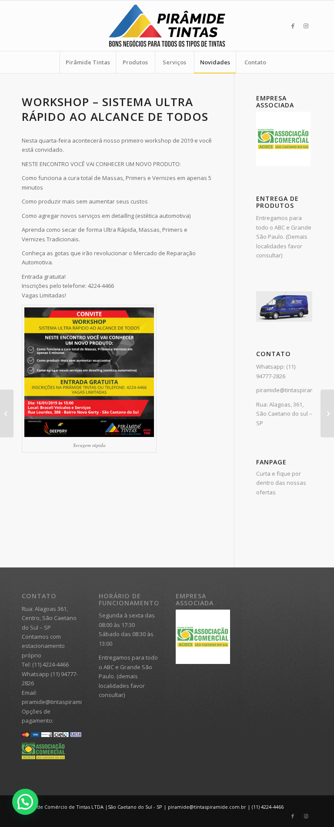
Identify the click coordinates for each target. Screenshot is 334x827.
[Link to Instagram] (305, 25)
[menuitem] (88, 62)
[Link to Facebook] (292, 25)
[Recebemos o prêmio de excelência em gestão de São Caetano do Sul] (327, 413)
